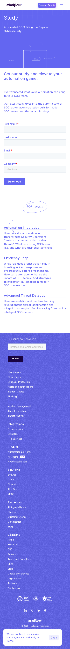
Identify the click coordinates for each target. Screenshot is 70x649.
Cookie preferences (18, 573)
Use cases (14, 372)
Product (13, 447)
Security (12, 544)
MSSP (11, 494)
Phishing (12, 396)
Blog (10, 568)
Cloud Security (16, 377)
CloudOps (13, 434)
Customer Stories (17, 516)
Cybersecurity (15, 429)
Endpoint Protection (19, 382)
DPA (10, 549)
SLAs (10, 564)
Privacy (12, 554)
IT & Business (15, 438)
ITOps (11, 479)
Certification (14, 521)
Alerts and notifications (20, 386)
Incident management (19, 406)
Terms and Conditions (19, 559)
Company (14, 534)
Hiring (11, 539)
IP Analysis (13, 401)
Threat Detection (17, 411)
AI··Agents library (17, 507)
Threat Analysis (16, 415)
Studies (12, 512)
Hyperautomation (17, 461)
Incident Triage (16, 391)
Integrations (16, 424)
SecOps (12, 474)
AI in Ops (12, 489)
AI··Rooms (13, 456)
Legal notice (14, 578)
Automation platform (19, 452)
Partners (12, 583)
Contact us (14, 588)
